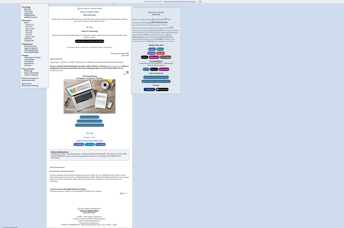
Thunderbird (166, 39)
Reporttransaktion (154, 37)
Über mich (28, 11)
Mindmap (167, 32)
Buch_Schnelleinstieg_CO (151, 28)
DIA (147, 30)
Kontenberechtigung (155, 32)
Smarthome (145, 39)
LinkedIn (100, 144)
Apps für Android (30, 48)
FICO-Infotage (168, 30)
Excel (159, 30)
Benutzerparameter (137, 22)
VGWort (172, 39)
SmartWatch (29, 63)
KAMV (147, 32)
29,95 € (146, 69)
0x (125, 74)
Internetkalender (56, 59)
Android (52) (29, 24)
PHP (91, 133)
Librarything (165, 57)
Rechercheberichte (138, 37)
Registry (146, 37)
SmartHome (29, 61)
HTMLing (28, 71)
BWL (169, 19)
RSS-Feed (28, 39)
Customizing (142, 30)
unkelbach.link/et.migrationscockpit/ (89, 125)
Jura (144, 32)
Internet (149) (30, 28)
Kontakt (27, 9)
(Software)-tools (30, 46)
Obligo (134, 35)
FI (163, 30)
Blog (27, 23)
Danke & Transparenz (30, 78)
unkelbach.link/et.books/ (89, 117)
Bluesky (89, 144)
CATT (167, 28)
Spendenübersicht (28, 80)
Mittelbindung (174, 32)
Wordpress (162, 41)
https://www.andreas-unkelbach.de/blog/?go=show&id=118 (88, 156)
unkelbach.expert (30, 17)
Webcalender (54, 62)
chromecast (168, 41)
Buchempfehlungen (31, 52)
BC (166, 19)
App (153, 19)
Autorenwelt (154, 57)
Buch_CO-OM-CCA (162, 25)
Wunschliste (162, 89)
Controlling (135, 30)
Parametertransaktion (153, 35)
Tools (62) (28, 34)
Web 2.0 (144, 41)
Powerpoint (162, 35)
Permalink (87, 137)
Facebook (79, 144)
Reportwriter (164, 37)
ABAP (134, 19)
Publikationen (29, 15)
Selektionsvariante (137, 39)
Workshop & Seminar (32, 57)
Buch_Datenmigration (138, 28)
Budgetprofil (162, 28)
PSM (146, 35)
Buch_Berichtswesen (151, 25)
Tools (93, 137)
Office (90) (29, 30)
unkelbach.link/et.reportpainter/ (89, 121)
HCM (173, 30)
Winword (156, 41)
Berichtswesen (159, 22)
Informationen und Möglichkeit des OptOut (180, 1)
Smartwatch (152, 39)
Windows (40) (29, 37)
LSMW (162, 32)
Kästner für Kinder (31, 73)
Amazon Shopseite (31, 75)
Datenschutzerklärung (30, 86)
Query (168, 35)
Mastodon (160, 53)
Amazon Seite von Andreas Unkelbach (89, 41)
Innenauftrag (139, 32)
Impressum (26, 84)
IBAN (176, 30)
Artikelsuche (30, 41)
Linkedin (152, 49)
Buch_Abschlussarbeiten (139, 25)
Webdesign (150, 41)
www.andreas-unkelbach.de (89, 223)
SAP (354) (28, 32)
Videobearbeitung (137, 41)
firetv (173, 41)
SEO (171, 37)
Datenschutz (153, 30)
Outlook (139, 35)
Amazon (145, 57)
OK (200, 1)
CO (171, 27)
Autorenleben (29, 59)
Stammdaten (159, 39)
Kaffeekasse (149, 89)
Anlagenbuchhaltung (145, 19)
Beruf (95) (28, 26)
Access (138, 19)
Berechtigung (146, 23)
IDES (133, 32)
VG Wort (27, 65)
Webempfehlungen (31, 50)
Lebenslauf (28, 13)
